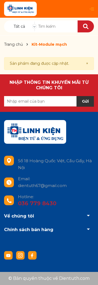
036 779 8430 (37, 203)
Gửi (85, 101)
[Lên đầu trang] (88, 275)
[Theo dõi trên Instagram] (21, 255)
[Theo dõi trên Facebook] (32, 255)
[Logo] (20, 9)
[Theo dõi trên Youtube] (9, 255)
